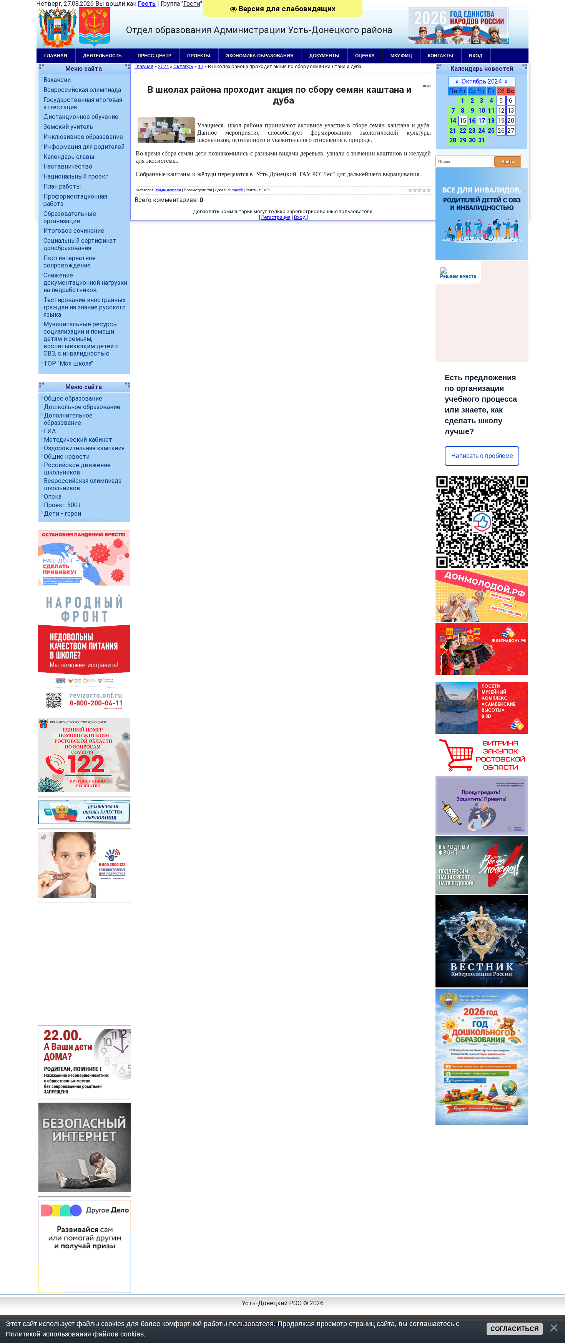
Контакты (440, 55)
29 (462, 140)
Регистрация (276, 217)
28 (452, 140)
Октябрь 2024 (482, 81)
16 (472, 120)
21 (452, 130)
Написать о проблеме (482, 456)
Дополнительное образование (68, 419)
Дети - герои (62, 513)
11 (491, 110)
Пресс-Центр (154, 55)
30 (472, 140)
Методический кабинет (78, 439)
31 (481, 140)
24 (481, 130)
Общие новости (67, 456)
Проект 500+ (62, 505)
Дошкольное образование (82, 407)
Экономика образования (260, 55)
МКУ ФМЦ (401, 55)
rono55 (237, 190)
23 (472, 130)
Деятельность (102, 55)
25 (491, 130)
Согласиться (514, 1329)
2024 (163, 66)
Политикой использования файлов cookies (75, 1334)
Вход (475, 55)
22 (462, 130)
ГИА (50, 431)
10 (481, 110)
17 (481, 120)
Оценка (365, 55)
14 (452, 120)
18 (491, 120)
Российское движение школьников (77, 468)
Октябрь (183, 66)
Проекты (198, 55)
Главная (55, 55)
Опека (52, 496)
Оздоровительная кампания (84, 448)
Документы (324, 55)
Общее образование (73, 398)
